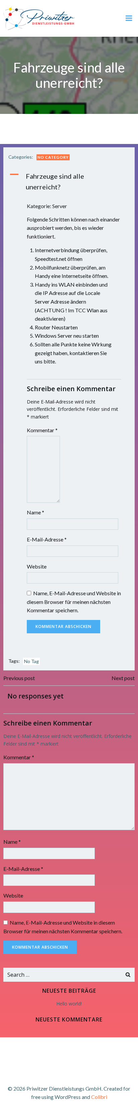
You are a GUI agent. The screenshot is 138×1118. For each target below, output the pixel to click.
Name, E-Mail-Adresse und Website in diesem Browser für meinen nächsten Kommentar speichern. (74, 601)
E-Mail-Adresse (47, 539)
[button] (69, 181)
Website (37, 566)
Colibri (99, 1097)
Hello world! (69, 1003)
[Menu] (129, 18)
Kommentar (42, 430)
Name (35, 512)
